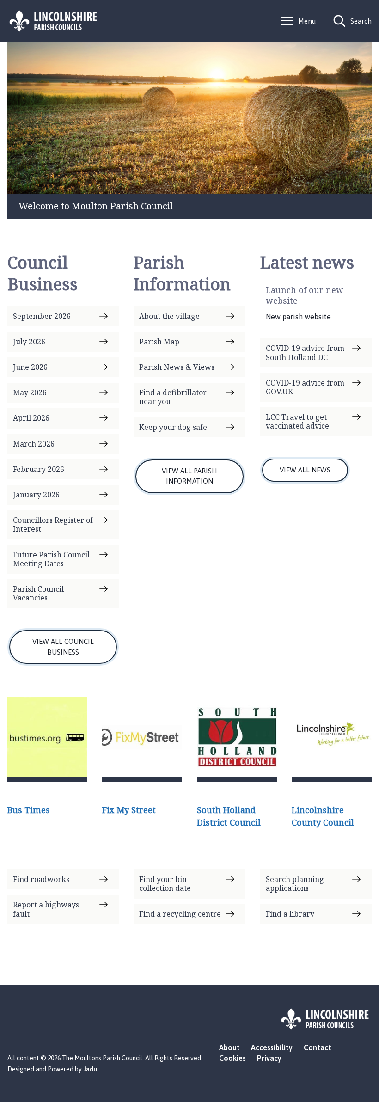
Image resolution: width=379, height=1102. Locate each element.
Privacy (269, 1058)
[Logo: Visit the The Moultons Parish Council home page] (53, 21)
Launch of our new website (304, 295)
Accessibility (272, 1047)
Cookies (232, 1058)
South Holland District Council (229, 816)
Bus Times (28, 809)
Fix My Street (129, 809)
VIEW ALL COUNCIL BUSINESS (63, 646)
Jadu (90, 1069)
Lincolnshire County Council (323, 816)
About (229, 1047)
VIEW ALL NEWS (305, 470)
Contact (317, 1047)
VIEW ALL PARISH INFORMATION (189, 476)
